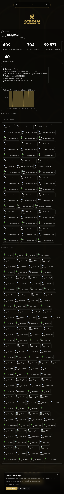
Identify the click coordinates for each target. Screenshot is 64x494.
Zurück (6, 32)
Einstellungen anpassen (14, 484)
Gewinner (25, 5)
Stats (17, 5)
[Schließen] (58, 475)
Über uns (39, 5)
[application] (19, 100)
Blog (47, 5)
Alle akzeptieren (11, 488)
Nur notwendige (24, 488)
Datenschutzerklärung (34, 481)
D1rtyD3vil (13, 35)
